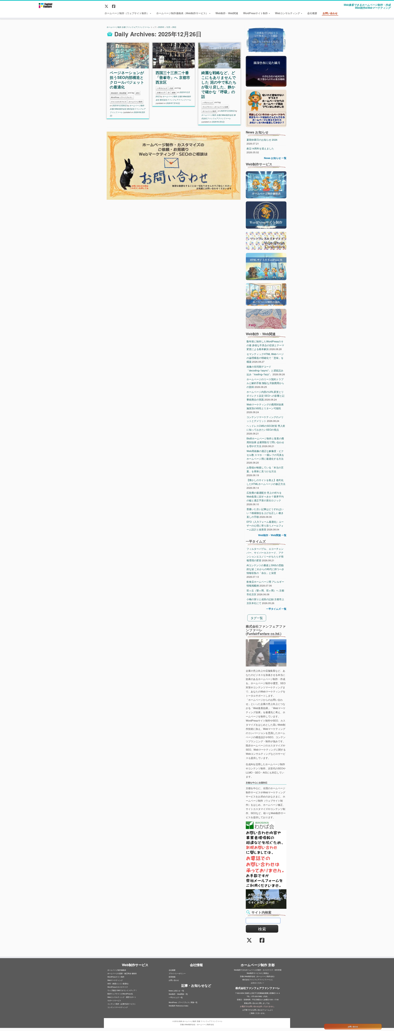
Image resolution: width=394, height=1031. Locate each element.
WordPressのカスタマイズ (117, 987)
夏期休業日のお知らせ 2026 (262, 139)
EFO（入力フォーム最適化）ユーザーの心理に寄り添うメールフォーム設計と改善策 (265, 525)
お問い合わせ (330, 13)
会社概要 (312, 13)
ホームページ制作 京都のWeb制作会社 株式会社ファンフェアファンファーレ (127, 108)
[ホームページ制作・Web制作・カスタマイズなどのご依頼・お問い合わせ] (174, 165)
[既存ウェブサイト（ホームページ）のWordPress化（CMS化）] (266, 266)
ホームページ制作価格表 (116, 970)
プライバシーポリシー (177, 973)
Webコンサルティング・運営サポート (121, 997)
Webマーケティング (115, 980)
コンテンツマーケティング (117, 1007)
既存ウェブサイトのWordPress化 (120, 993)
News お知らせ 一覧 (275, 158)
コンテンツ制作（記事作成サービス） (121, 1004)
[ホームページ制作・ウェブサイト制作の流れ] (266, 294)
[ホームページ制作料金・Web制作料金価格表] (266, 184)
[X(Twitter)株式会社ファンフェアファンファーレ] (107, 6)
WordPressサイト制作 (255, 13)
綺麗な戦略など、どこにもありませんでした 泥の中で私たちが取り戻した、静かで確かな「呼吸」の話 (219, 84)
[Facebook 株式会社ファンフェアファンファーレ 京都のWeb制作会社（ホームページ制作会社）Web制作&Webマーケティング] (114, 6)
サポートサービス (114, 1000)
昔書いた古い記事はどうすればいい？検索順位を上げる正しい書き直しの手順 (265, 513)
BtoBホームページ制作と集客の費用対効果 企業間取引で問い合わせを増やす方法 (265, 442)
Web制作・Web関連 (226, 13)
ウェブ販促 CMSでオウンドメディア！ (122, 990)
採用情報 (172, 976)
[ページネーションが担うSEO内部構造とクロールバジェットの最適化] (128, 56)
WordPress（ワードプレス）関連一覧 (183, 1002)
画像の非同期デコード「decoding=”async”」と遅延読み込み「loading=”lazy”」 (265, 370)
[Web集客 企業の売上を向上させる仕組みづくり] (266, 39)
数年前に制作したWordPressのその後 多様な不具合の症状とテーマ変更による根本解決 (265, 345)
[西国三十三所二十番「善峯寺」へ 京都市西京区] (174, 56)
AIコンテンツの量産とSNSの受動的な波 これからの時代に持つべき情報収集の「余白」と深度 (265, 569)
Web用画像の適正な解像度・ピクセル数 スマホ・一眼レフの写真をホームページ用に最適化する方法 (265, 454)
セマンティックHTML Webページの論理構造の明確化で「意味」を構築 (265, 357)
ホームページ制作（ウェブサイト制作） (127, 13)
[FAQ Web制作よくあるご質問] (266, 318)
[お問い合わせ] (266, 898)
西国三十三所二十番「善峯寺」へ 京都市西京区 (173, 77)
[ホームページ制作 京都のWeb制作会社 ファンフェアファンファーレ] (45, 5)
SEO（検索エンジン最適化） (118, 983)
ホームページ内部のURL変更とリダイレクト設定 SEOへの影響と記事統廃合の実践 (265, 395)
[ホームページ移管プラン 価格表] (266, 108)
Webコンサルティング (288, 13)
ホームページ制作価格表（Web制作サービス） (182, 13)
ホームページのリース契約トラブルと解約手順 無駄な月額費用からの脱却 (265, 383)
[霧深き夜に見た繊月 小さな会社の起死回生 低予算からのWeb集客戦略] (266, 71)
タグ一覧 (257, 618)
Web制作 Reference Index (178, 1005)
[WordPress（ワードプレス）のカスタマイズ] (266, 240)
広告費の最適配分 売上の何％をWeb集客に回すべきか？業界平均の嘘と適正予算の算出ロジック (265, 496)
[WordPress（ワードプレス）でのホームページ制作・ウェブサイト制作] (266, 214)
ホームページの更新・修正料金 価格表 (122, 973)
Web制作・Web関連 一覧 (272, 535)
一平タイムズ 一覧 (276, 609)
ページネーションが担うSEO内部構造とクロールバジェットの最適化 (127, 79)
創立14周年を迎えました (260, 148)
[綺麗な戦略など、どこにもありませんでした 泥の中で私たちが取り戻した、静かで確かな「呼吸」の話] (219, 56)
